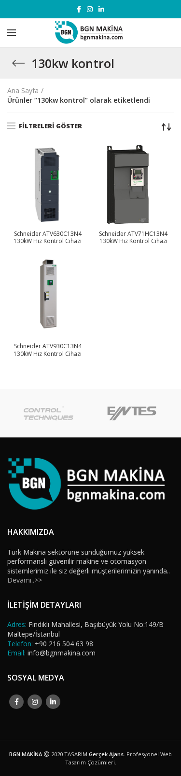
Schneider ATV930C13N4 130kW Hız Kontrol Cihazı (48, 349)
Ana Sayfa (23, 90)
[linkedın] (101, 9)
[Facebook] (79, 9)
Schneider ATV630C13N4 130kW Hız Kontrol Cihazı (48, 237)
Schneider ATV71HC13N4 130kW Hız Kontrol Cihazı (133, 237)
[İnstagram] (90, 9)
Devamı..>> (24, 580)
